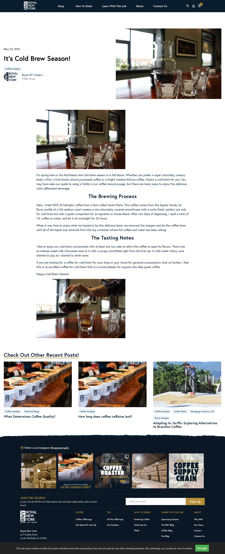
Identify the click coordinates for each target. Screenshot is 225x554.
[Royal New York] (30, 6)
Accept (202, 548)
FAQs (136, 530)
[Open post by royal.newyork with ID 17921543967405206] (186, 470)
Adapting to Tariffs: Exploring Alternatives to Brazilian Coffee (185, 425)
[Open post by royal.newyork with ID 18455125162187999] (75, 470)
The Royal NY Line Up (86, 525)
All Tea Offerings (115, 519)
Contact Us (160, 6)
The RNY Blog (167, 525)
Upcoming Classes (170, 519)
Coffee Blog (166, 530)
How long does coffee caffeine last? (105, 416)
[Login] (193, 6)
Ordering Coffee (142, 519)
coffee (48, 179)
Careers (198, 530)
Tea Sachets (113, 525)
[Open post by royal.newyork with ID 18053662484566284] (38, 470)
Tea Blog (165, 536)
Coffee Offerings (84, 519)
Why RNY (198, 519)
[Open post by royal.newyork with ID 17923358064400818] (149, 470)
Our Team (198, 525)
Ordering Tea (140, 525)
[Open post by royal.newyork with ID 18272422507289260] (112, 470)
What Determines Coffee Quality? (30, 416)
